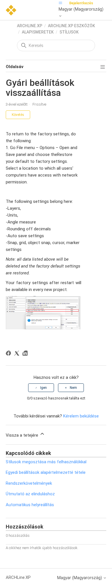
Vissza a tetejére (22, 435)
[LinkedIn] (26, 354)
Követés (18, 115)
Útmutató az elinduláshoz (30, 493)
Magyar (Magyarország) (81, 9)
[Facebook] (9, 354)
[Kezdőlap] (11, 9)
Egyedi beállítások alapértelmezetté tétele (46, 472)
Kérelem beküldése (81, 416)
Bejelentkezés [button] (81, 3)
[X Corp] (17, 354)
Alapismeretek (38, 32)
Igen (43, 388)
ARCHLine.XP (29, 25)
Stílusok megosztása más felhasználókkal (46, 461)
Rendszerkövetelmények (29, 483)
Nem (73, 388)
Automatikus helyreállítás (30, 504)
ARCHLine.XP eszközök (71, 25)
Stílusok (69, 32)
